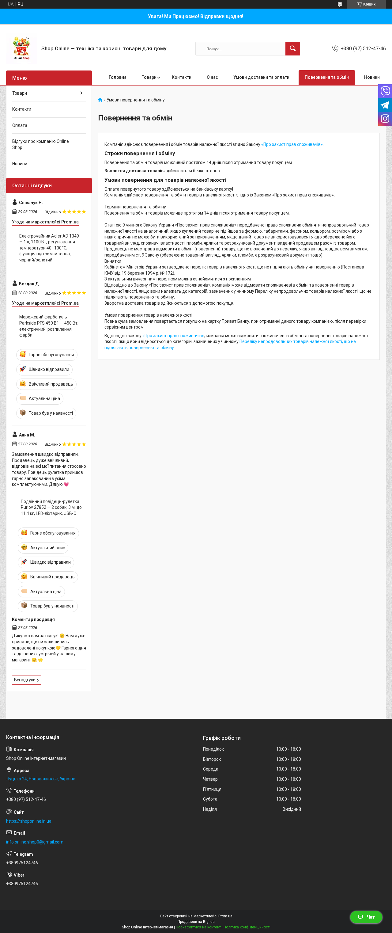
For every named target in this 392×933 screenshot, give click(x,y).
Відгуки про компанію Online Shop (40, 144)
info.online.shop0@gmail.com (34, 842)
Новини (372, 77)
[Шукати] (292, 48)
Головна (117, 77)
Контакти (181, 77)
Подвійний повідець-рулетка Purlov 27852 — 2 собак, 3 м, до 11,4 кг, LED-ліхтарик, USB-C (51, 507)
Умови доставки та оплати (261, 77)
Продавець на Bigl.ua (196, 922)
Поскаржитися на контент (198, 927)
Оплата (19, 125)
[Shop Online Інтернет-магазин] (21, 48)
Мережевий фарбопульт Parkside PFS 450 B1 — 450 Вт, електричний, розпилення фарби (48, 325)
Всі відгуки (25, 679)
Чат (371, 917)
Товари (149, 77)
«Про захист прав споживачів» (292, 144)
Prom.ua (225, 916)
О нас (212, 77)
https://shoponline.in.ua (28, 821)
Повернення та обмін (327, 77)
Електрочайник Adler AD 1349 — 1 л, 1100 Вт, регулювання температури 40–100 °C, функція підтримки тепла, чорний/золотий (49, 248)
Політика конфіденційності (247, 927)
